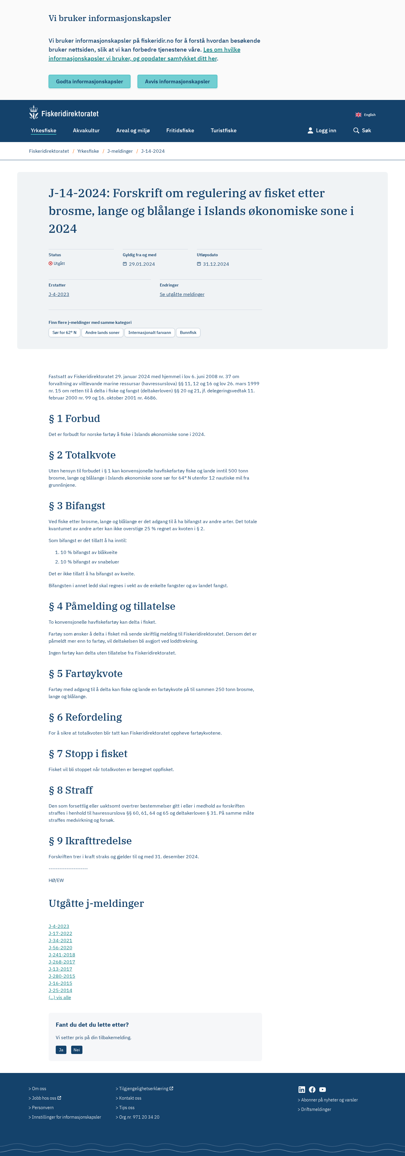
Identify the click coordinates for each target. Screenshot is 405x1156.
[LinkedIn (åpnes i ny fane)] (302, 1093)
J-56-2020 (60, 947)
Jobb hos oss (44, 1098)
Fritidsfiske (180, 130)
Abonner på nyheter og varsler (329, 1100)
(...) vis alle (60, 997)
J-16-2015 (60, 983)
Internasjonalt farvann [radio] (149, 332)
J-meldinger (120, 151)
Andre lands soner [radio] (102, 332)
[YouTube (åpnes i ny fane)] (322, 1093)
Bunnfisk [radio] (188, 332)
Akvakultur (86, 130)
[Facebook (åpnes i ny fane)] (312, 1093)
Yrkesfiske (43, 130)
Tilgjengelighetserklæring (143, 1088)
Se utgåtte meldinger (182, 294)
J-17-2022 (60, 933)
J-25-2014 (60, 990)
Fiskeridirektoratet (49, 151)
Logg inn (326, 130)
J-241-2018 (62, 955)
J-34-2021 (60, 940)
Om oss (39, 1088)
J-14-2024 (153, 151)
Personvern (43, 1107)
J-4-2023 (59, 294)
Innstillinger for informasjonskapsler (66, 1117)
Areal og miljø (133, 130)
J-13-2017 (60, 969)
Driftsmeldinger (316, 1109)
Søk (366, 130)
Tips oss (127, 1107)
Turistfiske (224, 130)
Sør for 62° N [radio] (64, 332)
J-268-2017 (62, 962)
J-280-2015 (62, 976)
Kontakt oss (130, 1098)
